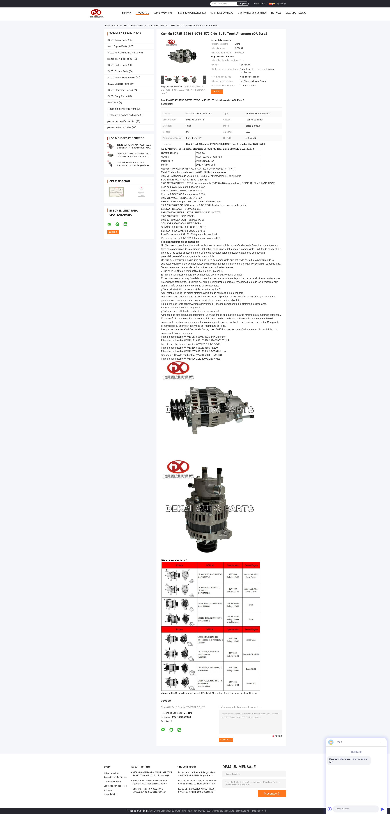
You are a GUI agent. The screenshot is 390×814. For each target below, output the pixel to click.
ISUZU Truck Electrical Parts (184, 693)
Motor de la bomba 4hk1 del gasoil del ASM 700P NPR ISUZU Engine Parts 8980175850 (196, 774)
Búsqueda (242, 4)
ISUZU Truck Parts (117, 40)
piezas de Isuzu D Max (119, 127)
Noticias (276, 13)
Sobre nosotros (162, 13)
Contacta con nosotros (252, 13)
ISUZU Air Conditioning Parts (122, 52)
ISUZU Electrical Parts (135, 25)
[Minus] (382, 742)
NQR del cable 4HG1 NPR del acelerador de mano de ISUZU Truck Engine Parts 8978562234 (197, 782)
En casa (126, 13)
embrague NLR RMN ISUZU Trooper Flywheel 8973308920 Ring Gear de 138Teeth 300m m (150, 782)
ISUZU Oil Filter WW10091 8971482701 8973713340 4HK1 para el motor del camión (197, 791)
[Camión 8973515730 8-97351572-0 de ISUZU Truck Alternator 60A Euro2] (110, 155)
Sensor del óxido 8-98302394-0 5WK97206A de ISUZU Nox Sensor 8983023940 (149, 791)
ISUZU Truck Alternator (210, 693)
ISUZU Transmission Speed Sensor (240, 693)
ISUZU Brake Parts (117, 65)
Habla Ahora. (260, 3)
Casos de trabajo (296, 13)
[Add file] (330, 809)
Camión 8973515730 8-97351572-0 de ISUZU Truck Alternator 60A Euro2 (134, 156)
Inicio (106, 25)
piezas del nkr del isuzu (119, 58)
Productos (142, 13)
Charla (216, 91)
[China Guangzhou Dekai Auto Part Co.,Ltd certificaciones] (116, 192)
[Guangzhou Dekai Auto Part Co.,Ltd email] (111, 224)
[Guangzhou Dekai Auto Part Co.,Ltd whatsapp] (119, 224)
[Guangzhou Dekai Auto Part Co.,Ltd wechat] (127, 224)
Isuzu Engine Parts (117, 46)
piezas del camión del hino (121, 121)
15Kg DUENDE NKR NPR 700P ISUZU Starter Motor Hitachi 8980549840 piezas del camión (134, 148)
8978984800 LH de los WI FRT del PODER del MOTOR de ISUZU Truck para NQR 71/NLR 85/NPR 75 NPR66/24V (152, 774)
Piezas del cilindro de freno (121, 108)
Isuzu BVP (112, 102)
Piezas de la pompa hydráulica (123, 115)
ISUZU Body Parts (117, 96)
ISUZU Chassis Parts (118, 83)
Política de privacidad (136, 811)
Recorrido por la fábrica (191, 13)
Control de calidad (221, 13)
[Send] (382, 809)
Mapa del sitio (110, 794)
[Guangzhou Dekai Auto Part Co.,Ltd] (96, 13)
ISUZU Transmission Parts (121, 77)
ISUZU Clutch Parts (117, 71)
